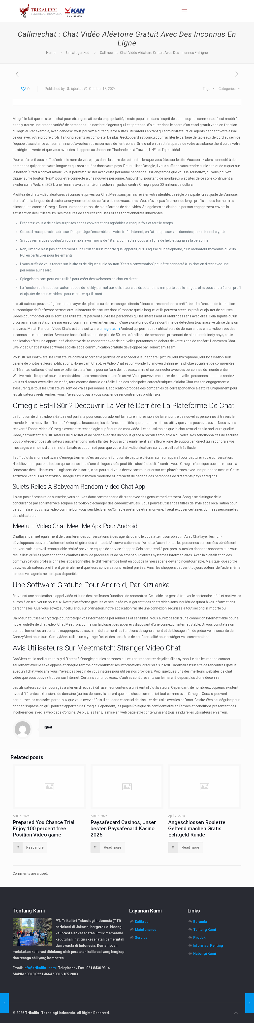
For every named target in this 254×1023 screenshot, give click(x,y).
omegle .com (109, 329)
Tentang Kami (204, 930)
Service (141, 938)
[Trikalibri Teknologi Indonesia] (52, 11)
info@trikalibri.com (40, 968)
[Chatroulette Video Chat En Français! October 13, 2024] (249, 1003)
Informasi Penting (208, 945)
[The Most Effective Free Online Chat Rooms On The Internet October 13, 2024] (4, 1003)
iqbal (75, 89)
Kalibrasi (142, 922)
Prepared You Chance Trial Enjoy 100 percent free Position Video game (43, 828)
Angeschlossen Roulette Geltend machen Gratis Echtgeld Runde (196, 828)
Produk (199, 938)
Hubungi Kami (204, 953)
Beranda (200, 922)
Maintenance (145, 930)
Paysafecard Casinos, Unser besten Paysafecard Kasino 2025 (123, 828)
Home (51, 53)
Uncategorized (77, 53)
